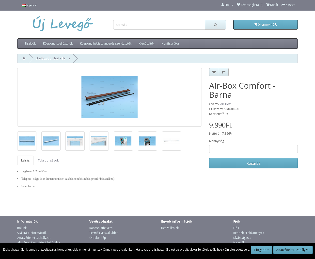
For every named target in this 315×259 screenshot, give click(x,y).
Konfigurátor (170, 43)
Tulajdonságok (48, 160)
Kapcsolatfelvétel (101, 228)
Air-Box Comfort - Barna (53, 58)
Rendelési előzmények (248, 233)
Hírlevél (238, 243)
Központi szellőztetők (58, 43)
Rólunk (22, 228)
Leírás (25, 160)
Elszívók (30, 43)
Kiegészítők (146, 43)
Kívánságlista (242, 238)
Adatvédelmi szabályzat (33, 238)
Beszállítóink (170, 228)
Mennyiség (216, 141)
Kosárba (253, 163)
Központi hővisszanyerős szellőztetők (105, 43)
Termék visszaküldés (103, 233)
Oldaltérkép (97, 238)
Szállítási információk (32, 233)
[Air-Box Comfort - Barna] (109, 97)
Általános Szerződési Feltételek (38, 243)
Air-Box (225, 104)
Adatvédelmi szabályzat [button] (293, 250)
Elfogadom (261, 250)
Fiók (236, 228)
